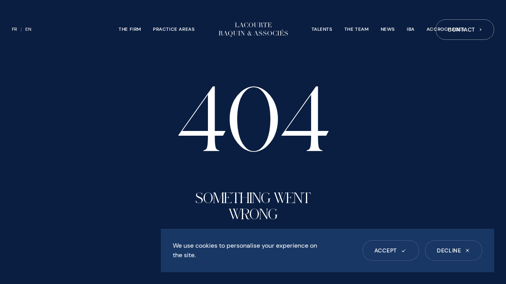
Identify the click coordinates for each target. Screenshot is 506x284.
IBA (411, 29)
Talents (322, 29)
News (388, 29)
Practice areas (173, 29)
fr (14, 29)
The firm (130, 29)
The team (356, 29)
